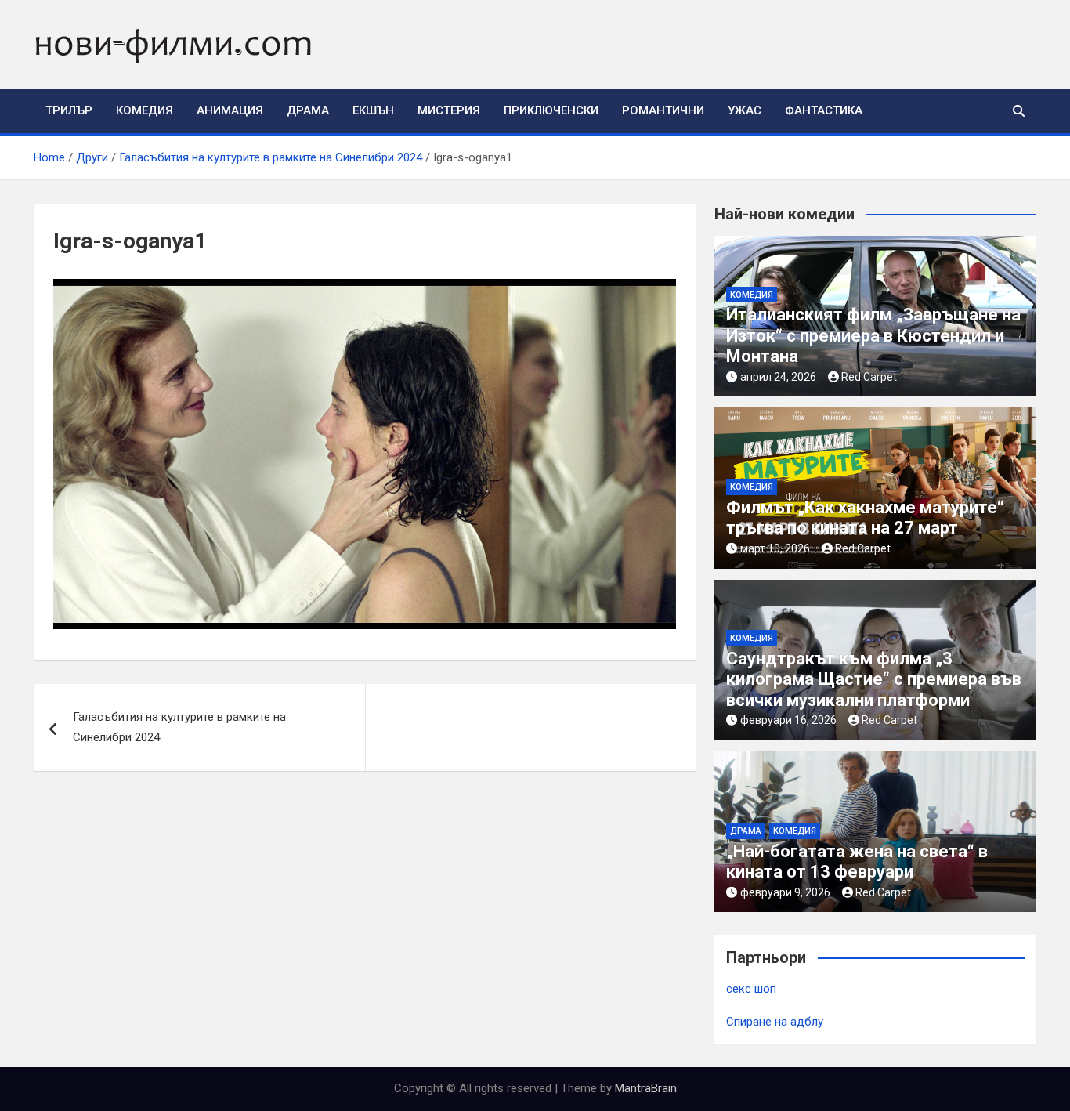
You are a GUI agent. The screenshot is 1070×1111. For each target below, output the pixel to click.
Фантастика (823, 110)
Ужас (744, 110)
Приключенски (551, 110)
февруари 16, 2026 (788, 720)
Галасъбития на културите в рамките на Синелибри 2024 (179, 727)
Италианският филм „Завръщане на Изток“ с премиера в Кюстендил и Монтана (873, 335)
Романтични (663, 110)
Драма (308, 110)
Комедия (144, 110)
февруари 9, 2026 (785, 892)
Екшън (373, 110)
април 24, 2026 (778, 377)
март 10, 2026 (775, 548)
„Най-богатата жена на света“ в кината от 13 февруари (857, 861)
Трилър (68, 110)
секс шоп (751, 989)
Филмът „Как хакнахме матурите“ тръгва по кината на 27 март (865, 517)
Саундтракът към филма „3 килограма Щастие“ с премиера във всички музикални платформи (873, 679)
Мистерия (449, 110)
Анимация (230, 110)
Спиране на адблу (774, 1022)
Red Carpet (869, 377)
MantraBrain (646, 1088)
